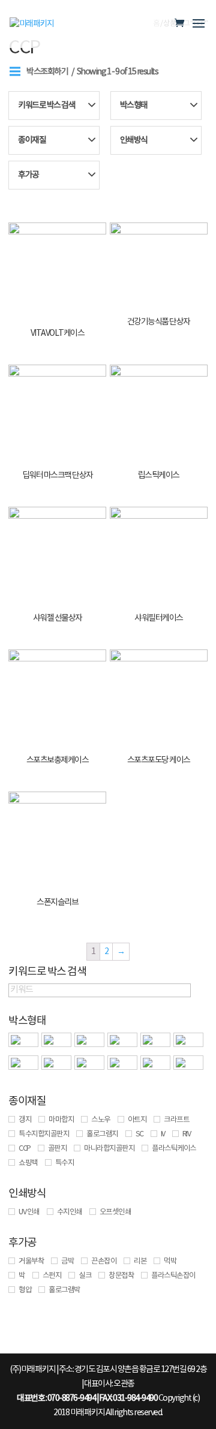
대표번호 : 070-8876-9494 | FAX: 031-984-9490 (87, 1398)
